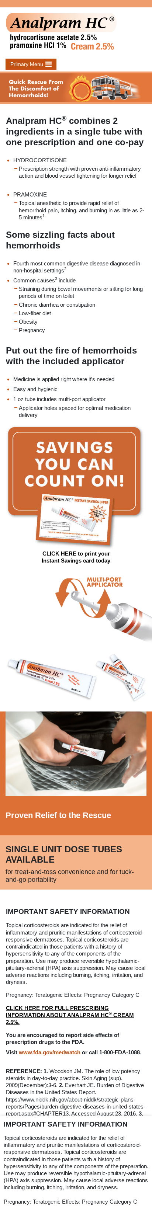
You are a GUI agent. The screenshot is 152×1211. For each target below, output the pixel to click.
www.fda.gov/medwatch (49, 1052)
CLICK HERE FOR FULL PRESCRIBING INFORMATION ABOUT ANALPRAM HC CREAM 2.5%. (70, 1015)
